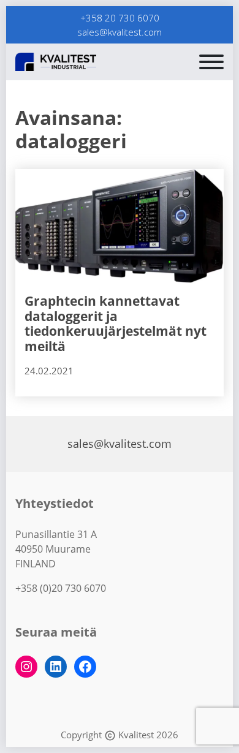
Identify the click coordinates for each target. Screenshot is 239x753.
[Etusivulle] (85, 62)
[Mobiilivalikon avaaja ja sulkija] (211, 62)
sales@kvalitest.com (119, 32)
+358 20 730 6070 (119, 18)
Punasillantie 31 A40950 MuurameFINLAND (56, 549)
